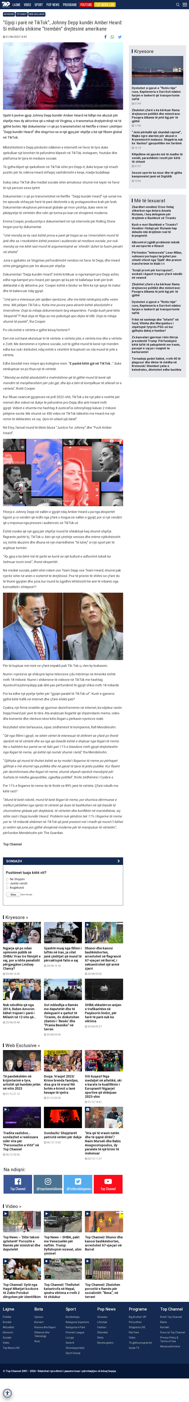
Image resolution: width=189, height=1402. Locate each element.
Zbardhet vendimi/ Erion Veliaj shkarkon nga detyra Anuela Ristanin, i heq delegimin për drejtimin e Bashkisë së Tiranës (154, 212)
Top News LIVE (104, 4)
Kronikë (7, 1322)
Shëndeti (102, 1332)
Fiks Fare (134, 1332)
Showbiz (102, 1316)
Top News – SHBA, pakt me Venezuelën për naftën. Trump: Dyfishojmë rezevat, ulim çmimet (63, 1245)
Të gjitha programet (140, 1342)
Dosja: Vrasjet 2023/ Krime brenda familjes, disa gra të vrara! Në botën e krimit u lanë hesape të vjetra (61, 1086)
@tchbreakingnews (79, 1188)
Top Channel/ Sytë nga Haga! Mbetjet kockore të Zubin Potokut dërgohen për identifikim (22, 1291)
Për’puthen (135, 1322)
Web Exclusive (36, 14)
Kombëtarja (72, 1316)
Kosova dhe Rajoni (45, 1327)
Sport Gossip (73, 1353)
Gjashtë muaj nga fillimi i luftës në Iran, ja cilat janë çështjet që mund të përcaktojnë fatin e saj (63, 956)
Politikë (7, 1316)
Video (27, 4)
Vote (13, 894)
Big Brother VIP (137, 1316)
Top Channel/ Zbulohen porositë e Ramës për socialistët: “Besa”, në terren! (102, 1291)
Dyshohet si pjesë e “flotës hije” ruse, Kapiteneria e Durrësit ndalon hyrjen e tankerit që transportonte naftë (156, 95)
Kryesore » (16, 917)
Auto (37, 1341)
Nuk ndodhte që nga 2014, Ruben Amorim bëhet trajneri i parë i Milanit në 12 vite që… (19, 1013)
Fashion (101, 1327)
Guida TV (134, 1347)
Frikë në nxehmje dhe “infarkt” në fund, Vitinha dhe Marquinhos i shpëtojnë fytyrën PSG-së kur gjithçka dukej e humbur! (155, 325)
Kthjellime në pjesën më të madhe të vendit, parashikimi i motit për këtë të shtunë (157, 160)
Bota (38, 1309)
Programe (70, 4)
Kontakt (164, 1327)
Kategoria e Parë (75, 1327)
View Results (26, 894)
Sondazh (14, 861)
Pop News (53, 4)
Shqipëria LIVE (137, 1327)
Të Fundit (21, 14)
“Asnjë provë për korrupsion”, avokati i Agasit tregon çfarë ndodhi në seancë (157, 274)
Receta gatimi (105, 1342)
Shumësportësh (75, 1347)
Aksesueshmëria (170, 1346)
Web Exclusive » (22, 1045)
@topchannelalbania (49, 1188)
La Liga (70, 1337)
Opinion (38, 1316)
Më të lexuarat (149, 200)
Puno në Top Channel (172, 1332)
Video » (13, 1206)
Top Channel (17, 1188)
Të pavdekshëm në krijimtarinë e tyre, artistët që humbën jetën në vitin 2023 (21, 1084)
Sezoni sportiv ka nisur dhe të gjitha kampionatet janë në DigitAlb (157, 176)
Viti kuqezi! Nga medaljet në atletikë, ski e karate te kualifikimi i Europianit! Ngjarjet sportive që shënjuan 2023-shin (103, 1088)
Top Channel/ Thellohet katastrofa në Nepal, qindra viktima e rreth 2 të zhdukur (62, 1291)
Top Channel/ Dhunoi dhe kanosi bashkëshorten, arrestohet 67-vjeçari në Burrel (104, 1243)
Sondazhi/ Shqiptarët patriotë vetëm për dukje (63, 1137)
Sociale (7, 1337)
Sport (39, 4)
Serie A (70, 1342)
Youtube (86, 4)
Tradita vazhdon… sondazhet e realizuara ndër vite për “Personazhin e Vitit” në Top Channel (21, 1143)
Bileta (163, 1322)
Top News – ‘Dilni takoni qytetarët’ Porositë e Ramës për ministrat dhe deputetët (21, 1243)
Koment (39, 1322)
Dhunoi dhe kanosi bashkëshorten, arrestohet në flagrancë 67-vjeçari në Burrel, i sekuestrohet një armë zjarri (103, 960)
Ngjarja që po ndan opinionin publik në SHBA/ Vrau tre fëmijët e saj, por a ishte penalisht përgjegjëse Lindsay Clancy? (22, 960)
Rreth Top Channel (171, 1316)
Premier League (75, 1332)
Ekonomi (8, 1332)
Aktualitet (8, 1327)
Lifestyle (102, 1322)
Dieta (100, 1337)
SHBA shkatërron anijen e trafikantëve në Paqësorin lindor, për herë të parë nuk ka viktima (103, 1015)
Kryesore (9, 14)
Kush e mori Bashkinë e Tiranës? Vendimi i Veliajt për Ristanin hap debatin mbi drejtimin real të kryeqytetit (155, 230)
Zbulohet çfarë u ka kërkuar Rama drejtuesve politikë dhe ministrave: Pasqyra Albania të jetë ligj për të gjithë (156, 117)
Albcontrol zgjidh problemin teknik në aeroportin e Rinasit (156, 244)
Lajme (16, 4)
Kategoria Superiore (77, 1322)
